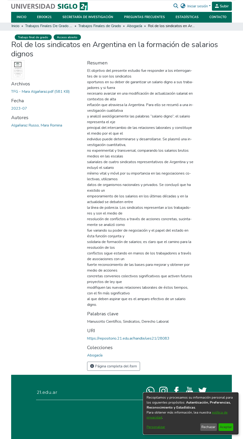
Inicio (21, 17)
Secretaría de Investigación (87, 17)
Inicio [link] (15, 26)
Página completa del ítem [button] (115, 366)
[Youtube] (189, 390)
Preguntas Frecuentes (144, 17)
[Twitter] (202, 390)
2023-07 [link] (19, 108)
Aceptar (226, 427)
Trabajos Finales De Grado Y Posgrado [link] (49, 26)
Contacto (217, 17)
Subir (224, 6)
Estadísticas (187, 17)
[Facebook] (176, 390)
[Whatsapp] (150, 390)
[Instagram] (163, 390)
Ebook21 (44, 17)
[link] (40, 91)
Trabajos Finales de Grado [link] (99, 26)
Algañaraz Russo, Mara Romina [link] (36, 125)
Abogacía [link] (134, 26)
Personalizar (156, 427)
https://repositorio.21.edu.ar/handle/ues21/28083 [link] (128, 338)
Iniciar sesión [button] (198, 6)
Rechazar (208, 427)
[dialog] (190, 413)
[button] (176, 6)
